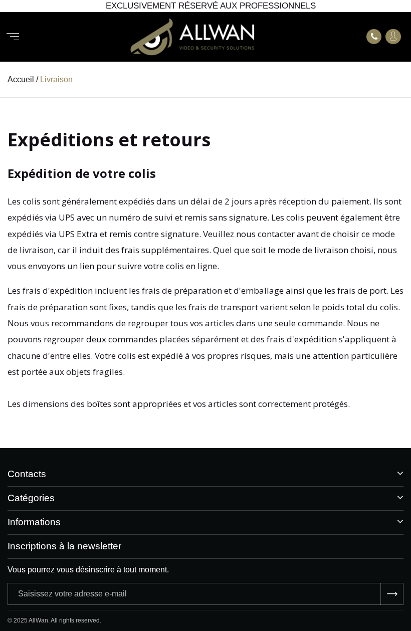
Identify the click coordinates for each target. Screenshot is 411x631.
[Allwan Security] (192, 37)
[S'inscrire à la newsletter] (391, 594)
